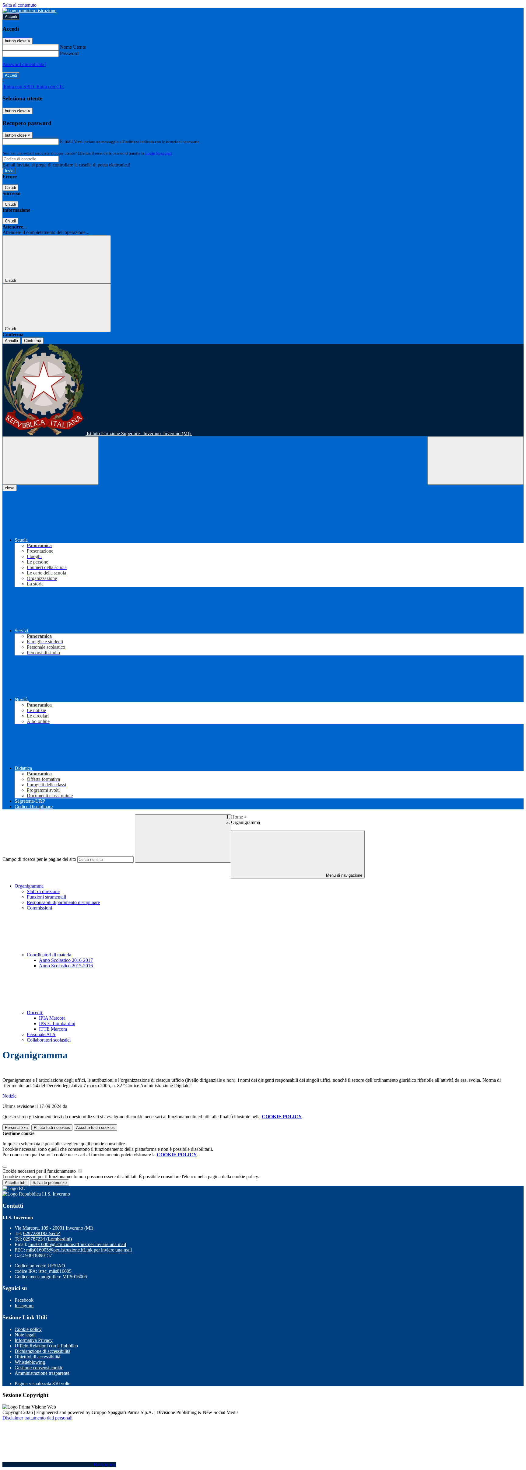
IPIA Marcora (52, 1018)
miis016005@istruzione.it (77, 1244)
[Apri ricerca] (475, 460)
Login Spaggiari (158, 153)
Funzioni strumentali (46, 896)
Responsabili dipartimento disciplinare (63, 902)
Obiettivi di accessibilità (37, 1356)
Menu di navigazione (343, 875)
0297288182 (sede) (41, 1233)
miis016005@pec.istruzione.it (79, 1249)
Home (237, 816)
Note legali (25, 1334)
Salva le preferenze (50, 1182)
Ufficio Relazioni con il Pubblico (46, 1345)
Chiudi (10, 187)
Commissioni (39, 907)
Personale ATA (41, 1034)
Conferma (32, 340)
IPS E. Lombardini (57, 1023)
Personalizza (16, 1127)
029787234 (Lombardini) (47, 1238)
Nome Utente (73, 47)
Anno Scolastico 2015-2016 (66, 965)
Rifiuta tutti (52, 1127)
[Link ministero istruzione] (29, 10)
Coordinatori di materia (49, 954)
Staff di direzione (43, 891)
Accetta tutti (95, 1127)
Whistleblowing (30, 1362)
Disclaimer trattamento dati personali (37, 1417)
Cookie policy (28, 1329)
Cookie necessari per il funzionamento (39, 1171)
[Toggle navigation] (50, 460)
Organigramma (29, 886)
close (9, 488)
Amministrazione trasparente (42, 1373)
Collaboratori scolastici (49, 1039)
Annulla (11, 340)
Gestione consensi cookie (39, 1367)
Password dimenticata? (24, 64)
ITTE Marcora (53, 1029)
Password (69, 53)
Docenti (35, 1012)
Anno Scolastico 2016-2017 (66, 960)
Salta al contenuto (19, 5)
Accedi (11, 16)
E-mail (66, 141)
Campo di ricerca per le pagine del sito (39, 859)
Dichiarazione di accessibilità (42, 1351)
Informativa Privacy (34, 1340)
